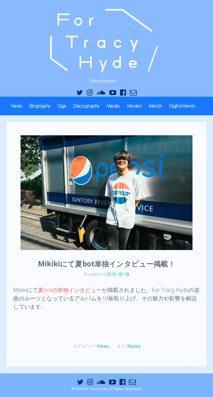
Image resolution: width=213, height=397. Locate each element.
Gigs (61, 106)
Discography (86, 106)
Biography (40, 106)
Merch (155, 106)
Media (113, 106)
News (16, 106)
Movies (134, 106)
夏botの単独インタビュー (70, 290)
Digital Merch (182, 106)
